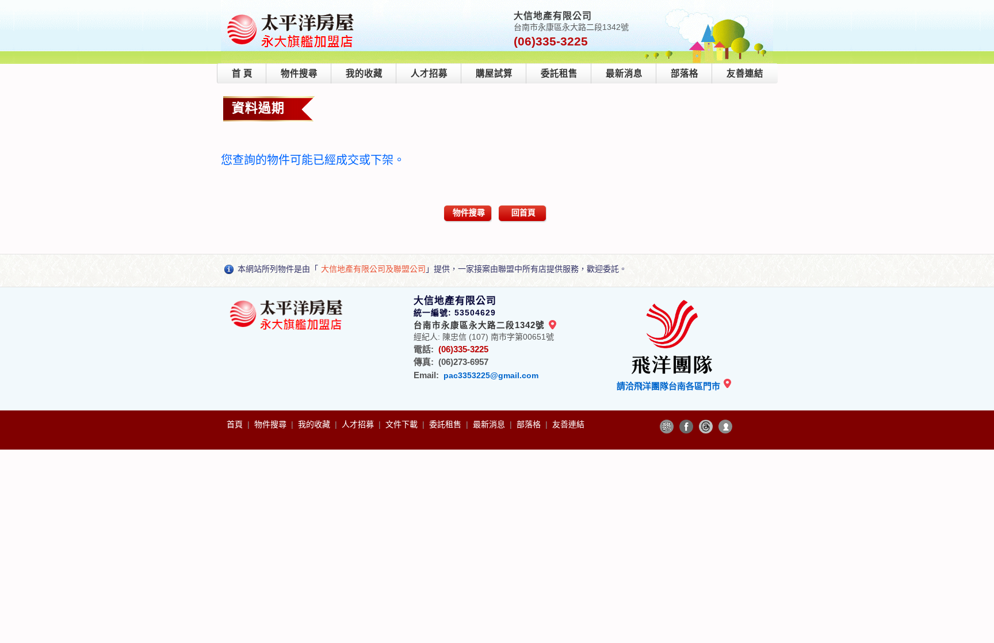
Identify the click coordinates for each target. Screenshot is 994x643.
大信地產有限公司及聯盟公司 (373, 268)
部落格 (684, 73)
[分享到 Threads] (706, 426)
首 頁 (242, 73)
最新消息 (624, 73)
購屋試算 (494, 73)
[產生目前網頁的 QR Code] (667, 426)
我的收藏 (364, 73)
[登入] (725, 426)
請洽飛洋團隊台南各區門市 (669, 386)
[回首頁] (290, 13)
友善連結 (745, 73)
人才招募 (429, 73)
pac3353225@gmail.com (491, 375)
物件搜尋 (299, 73)
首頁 (236, 424)
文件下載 (402, 424)
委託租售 (559, 73)
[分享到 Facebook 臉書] (686, 426)
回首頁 (523, 212)
